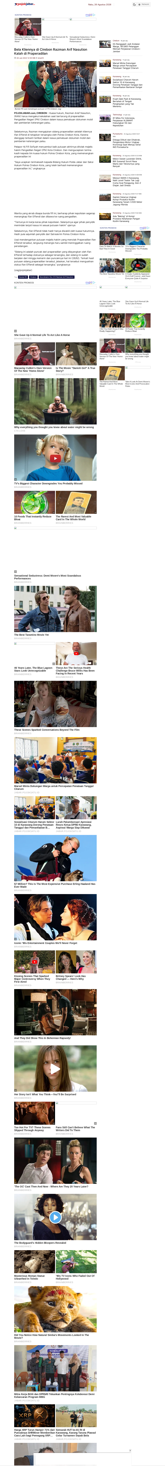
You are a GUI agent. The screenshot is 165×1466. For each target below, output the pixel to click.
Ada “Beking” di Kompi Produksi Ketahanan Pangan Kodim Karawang (126, 218)
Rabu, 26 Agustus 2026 (99, 4)
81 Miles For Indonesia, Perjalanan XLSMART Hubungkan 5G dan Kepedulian (124, 122)
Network (145, 4)
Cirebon (33, 277)
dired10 (41, 58)
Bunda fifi (23, 277)
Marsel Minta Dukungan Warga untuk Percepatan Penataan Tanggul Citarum (126, 65)
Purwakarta (117, 134)
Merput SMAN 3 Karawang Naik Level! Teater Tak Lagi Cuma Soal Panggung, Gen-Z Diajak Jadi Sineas (127, 182)
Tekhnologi (117, 115)
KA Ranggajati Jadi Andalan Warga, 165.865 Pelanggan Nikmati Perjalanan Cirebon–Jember (126, 48)
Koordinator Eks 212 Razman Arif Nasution (56, 277)
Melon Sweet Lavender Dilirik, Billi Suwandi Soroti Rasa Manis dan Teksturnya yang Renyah (127, 162)
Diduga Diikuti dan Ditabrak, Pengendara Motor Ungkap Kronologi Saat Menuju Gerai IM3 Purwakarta (127, 143)
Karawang (117, 60)
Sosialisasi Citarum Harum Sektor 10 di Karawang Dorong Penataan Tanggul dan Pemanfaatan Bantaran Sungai (127, 83)
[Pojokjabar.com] (24, 5)
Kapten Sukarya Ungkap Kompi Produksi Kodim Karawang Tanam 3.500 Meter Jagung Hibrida (127, 201)
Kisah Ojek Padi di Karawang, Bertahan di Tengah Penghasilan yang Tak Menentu (127, 103)
